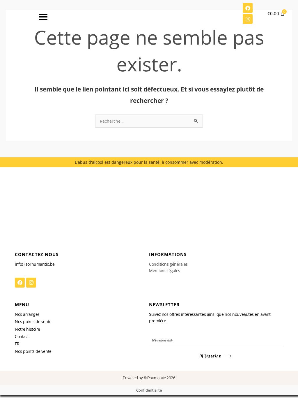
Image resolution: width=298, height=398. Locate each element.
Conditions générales (168, 264)
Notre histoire (27, 329)
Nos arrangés (27, 314)
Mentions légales (164, 270)
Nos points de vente (33, 321)
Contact (22, 336)
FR (17, 343)
